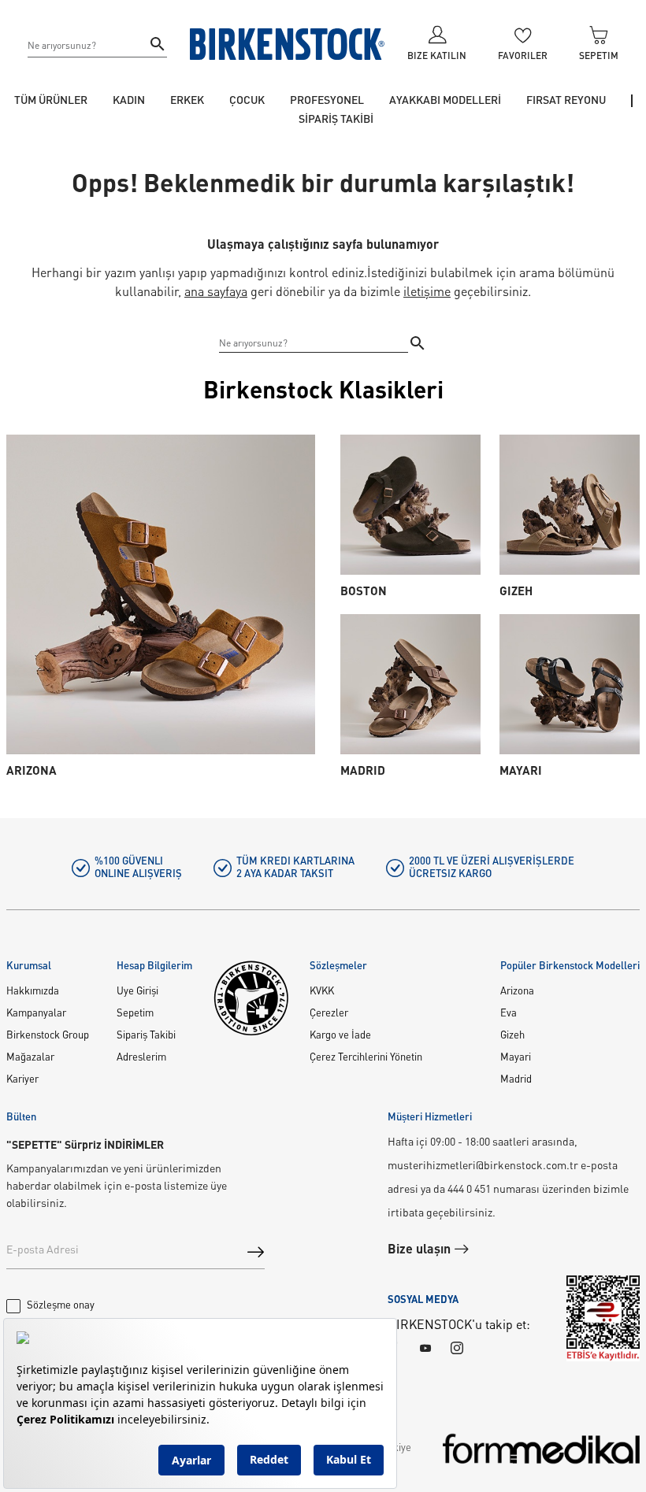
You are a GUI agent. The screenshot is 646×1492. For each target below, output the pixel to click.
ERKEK (187, 100)
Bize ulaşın (421, 1250)
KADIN (129, 100)
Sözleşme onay (61, 1306)
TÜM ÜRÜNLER (50, 100)
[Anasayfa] (288, 44)
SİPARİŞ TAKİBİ (336, 119)
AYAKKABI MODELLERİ (445, 100)
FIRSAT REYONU (566, 100)
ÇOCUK (247, 100)
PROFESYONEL (327, 100)
